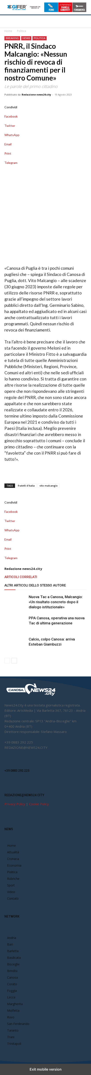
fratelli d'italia (26, 485)
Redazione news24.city (36, 94)
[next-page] (14, 660)
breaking (12, 38)
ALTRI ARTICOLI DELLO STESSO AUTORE (35, 585)
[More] (45, 167)
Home (8, 31)
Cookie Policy (39, 804)
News (26, 38)
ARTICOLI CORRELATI (20, 577)
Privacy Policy (14, 804)
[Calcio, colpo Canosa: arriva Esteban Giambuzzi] (15, 644)
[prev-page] (7, 660)
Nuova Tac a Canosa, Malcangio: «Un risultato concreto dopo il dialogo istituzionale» (56, 602)
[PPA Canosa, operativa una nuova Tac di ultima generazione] (15, 623)
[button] (7, 21)
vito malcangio (49, 485)
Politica (21, 31)
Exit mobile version (46, 1069)
